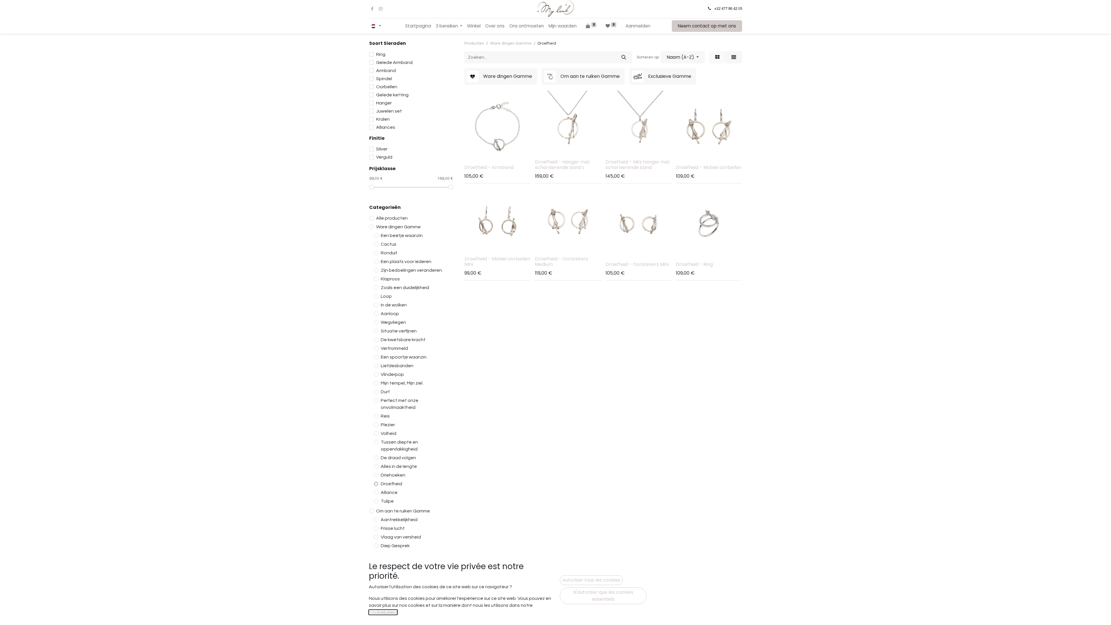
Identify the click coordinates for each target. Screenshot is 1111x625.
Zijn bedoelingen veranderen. (412, 270)
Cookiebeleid (383, 612)
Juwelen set (389, 111)
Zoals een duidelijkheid (405, 287)
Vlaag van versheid (401, 537)
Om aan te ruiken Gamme (403, 511)
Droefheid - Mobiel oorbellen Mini (497, 261)
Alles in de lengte (399, 466)
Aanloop (390, 313)
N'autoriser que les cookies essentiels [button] (603, 595)
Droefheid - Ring (694, 264)
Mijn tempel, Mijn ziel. (402, 383)
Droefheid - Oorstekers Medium (561, 261)
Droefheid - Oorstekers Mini (637, 264)
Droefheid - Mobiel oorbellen (709, 167)
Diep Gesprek (395, 545)
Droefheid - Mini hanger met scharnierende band (638, 165)
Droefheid (391, 483)
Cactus (388, 244)
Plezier (388, 424)
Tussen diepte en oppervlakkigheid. (399, 445)
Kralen (383, 119)
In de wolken (394, 305)
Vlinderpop (392, 374)
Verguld (384, 157)
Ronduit (389, 253)
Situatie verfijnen (399, 331)
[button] (683, 57)
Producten (474, 43)
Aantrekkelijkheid (399, 519)
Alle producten (392, 218)
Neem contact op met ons (707, 26)
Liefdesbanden (397, 365)
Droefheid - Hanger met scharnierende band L (562, 165)
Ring (380, 54)
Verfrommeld (394, 348)
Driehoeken (393, 475)
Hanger (384, 103)
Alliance (389, 492)
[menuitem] (418, 26)
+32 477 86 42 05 (728, 9)
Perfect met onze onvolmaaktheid (399, 404)
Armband (386, 70)
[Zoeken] (623, 57)
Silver (381, 149)
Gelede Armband (394, 62)
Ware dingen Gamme (398, 227)
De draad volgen (398, 457)
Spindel (384, 78)
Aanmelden (638, 26)
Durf (385, 391)
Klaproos (390, 279)
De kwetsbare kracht (403, 339)
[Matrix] (717, 57)
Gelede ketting (392, 95)
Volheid (388, 433)
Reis (385, 416)
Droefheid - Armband (489, 167)
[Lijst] (733, 57)
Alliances (385, 127)
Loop (386, 296)
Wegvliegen (393, 322)
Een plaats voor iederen (406, 261)
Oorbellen (386, 86)
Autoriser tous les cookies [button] (591, 580)
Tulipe (387, 501)
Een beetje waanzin (402, 235)
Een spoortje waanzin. (404, 357)
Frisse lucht (393, 528)
